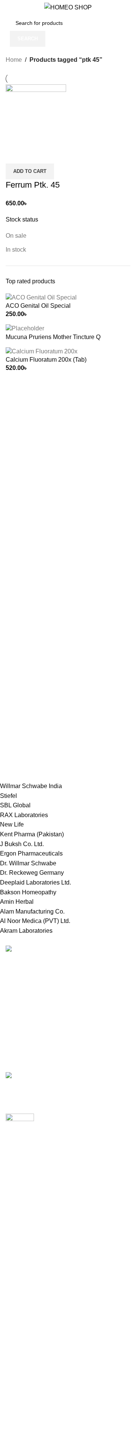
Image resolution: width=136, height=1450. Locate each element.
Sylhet (14, 1286)
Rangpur (17, 1272)
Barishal (17, 1216)
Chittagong (20, 1202)
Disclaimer (20, 1417)
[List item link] (68, 1008)
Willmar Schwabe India (31, 786)
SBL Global (15, 805)
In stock (16, 249)
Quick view (35, 154)
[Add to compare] (15, 154)
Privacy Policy (25, 1318)
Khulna (15, 1230)
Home (14, 60)
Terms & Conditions (32, 1346)
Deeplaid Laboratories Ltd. (35, 882)
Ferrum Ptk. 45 (33, 184)
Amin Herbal (17, 901)
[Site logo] (68, 7)
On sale (16, 235)
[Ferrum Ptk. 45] (36, 114)
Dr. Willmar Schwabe (28, 863)
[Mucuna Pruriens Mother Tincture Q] (25, 328)
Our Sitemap (22, 1375)
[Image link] (29, 950)
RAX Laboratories (24, 815)
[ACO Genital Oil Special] (41, 297)
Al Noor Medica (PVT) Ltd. (35, 921)
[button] (30, 171)
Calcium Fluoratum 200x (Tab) (46, 359)
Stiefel (8, 796)
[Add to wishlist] (55, 154)
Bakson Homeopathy (28, 892)
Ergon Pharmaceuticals (31, 853)
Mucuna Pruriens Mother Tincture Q (53, 337)
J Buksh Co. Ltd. (22, 844)
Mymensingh (23, 1244)
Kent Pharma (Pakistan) (32, 834)
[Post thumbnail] (68, 1080)
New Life (12, 824)
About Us (18, 1389)
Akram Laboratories (26, 930)
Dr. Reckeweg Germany (32, 872)
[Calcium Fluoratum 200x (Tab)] (41, 351)
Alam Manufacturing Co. (32, 911)
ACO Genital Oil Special (38, 306)
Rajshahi (18, 1258)
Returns (16, 1332)
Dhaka (14, 1188)
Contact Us (21, 1360)
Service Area (23, 1403)
